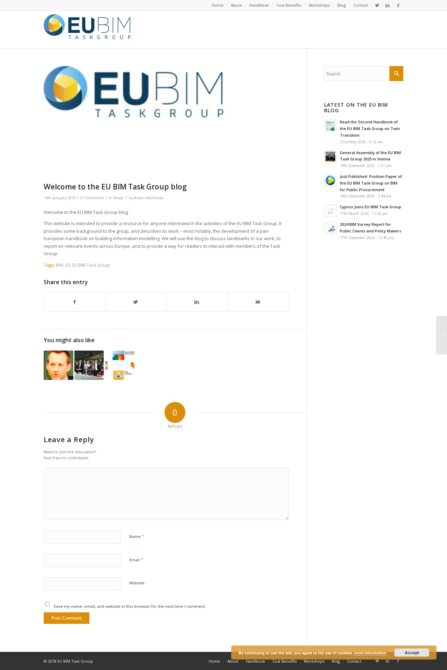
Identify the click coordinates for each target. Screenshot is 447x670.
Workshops (319, 5)
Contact (360, 5)
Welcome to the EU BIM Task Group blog (115, 187)
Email (136, 559)
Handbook (259, 5)
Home (218, 5)
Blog (341, 5)
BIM (59, 265)
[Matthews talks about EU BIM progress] (58, 365)
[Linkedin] (387, 5)
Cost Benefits (288, 5)
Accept (412, 652)
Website (137, 582)
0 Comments (92, 197)
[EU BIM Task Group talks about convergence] (89, 365)
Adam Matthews (148, 197)
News (118, 197)
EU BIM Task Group (91, 265)
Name (136, 536)
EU (67, 265)
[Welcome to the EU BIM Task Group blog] (166, 122)
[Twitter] (377, 5)
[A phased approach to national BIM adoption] (119, 365)
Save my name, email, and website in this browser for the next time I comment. (129, 606)
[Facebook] (398, 5)
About (236, 5)
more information (370, 652)
